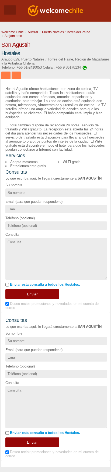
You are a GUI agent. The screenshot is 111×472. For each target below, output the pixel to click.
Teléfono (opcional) (20, 218)
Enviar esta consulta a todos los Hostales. (44, 284)
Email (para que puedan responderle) (34, 202)
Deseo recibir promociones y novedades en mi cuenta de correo (52, 306)
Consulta (12, 234)
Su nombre (13, 185)
